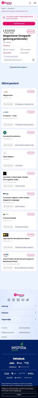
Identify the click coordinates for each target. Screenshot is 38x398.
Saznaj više (17, 390)
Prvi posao (11, 8)
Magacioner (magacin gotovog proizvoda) (15, 11)
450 (26, 16)
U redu (19, 394)
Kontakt (4, 337)
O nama (4, 328)
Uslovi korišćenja (24, 328)
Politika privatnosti (8, 332)
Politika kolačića (24, 332)
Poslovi (4, 8)
